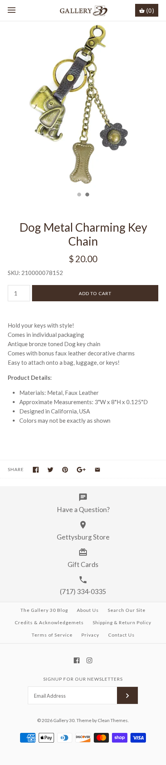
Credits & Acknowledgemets (49, 622)
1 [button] (79, 195)
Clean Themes (113, 720)
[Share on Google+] (81, 470)
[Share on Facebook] (36, 470)
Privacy (90, 635)
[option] (83, 104)
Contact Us (121, 635)
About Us (88, 610)
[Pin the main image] (65, 470)
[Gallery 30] (83, 10)
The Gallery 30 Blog (44, 610)
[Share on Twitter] (50, 470)
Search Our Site (127, 610)
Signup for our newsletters (83, 679)
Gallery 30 (64, 720)
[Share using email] (97, 470)
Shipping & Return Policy (122, 622)
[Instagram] (89, 660)
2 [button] (87, 195)
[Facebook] (77, 660)
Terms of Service (52, 635)
